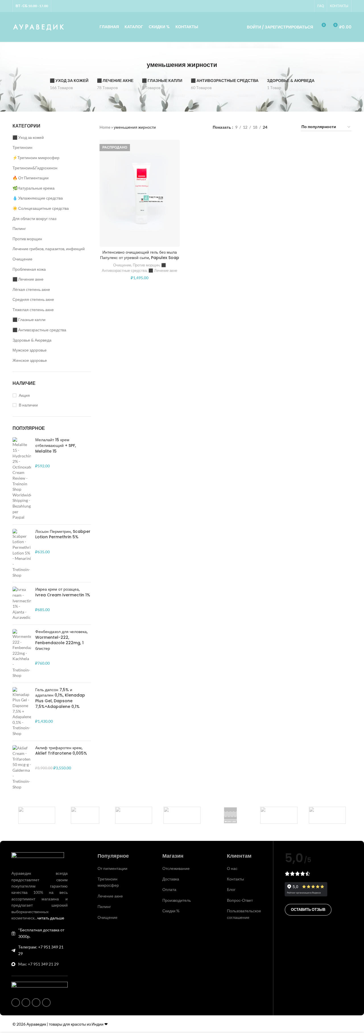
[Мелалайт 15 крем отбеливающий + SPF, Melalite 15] (22, 478)
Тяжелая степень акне (33, 309)
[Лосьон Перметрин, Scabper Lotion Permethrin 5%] (22, 553)
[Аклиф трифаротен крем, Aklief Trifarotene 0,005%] (22, 767)
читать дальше (50, 917)
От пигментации (112, 868)
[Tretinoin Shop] (85, 815)
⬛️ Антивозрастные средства (39, 329)
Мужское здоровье (30, 350)
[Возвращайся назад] (140, 65)
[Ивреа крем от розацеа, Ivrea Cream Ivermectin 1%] (22, 603)
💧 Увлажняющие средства (38, 198)
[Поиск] (234, 27)
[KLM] (327, 815)
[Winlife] (37, 815)
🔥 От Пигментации (31, 177)
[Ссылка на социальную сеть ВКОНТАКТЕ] (301, 6)
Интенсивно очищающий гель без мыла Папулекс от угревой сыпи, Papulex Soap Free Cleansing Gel (139, 257)
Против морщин (27, 238)
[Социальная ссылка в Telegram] (308, 6)
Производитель (176, 900)
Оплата (169, 889)
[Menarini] (279, 815)
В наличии (28, 404)
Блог (231, 889)
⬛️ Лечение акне (28, 279)
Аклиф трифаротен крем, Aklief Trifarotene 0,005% (61, 750)
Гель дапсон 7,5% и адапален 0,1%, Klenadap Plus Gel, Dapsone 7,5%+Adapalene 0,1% (60, 698)
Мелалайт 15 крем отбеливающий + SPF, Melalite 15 (55, 445)
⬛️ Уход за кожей (28, 137)
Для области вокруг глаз (34, 218)
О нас (232, 868)
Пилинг (19, 228)
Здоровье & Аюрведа (32, 340)
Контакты (235, 878)
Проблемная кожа (29, 269)
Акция (24, 395)
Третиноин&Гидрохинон (35, 167)
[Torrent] (133, 815)
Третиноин (22, 147)
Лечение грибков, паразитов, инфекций (49, 248)
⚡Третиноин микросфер (36, 157)
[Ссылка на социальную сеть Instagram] (287, 6)
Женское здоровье (30, 360)
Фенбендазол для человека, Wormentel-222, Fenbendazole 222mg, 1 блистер (61, 640)
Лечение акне (110, 896)
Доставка (170, 878)
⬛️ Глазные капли (29, 319)
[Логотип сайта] (39, 26)
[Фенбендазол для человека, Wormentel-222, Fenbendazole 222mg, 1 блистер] (22, 653)
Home (105, 127)
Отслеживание (176, 868)
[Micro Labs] (230, 815)
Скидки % (170, 910)
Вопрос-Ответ (240, 900)
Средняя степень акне (33, 299)
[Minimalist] (182, 815)
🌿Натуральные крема (34, 188)
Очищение (22, 258)
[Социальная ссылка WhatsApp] (294, 6)
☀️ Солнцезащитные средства (41, 208)
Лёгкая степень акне (31, 289)
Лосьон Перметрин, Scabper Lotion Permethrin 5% (62, 534)
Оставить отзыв (308, 909)
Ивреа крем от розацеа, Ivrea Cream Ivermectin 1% (62, 592)
